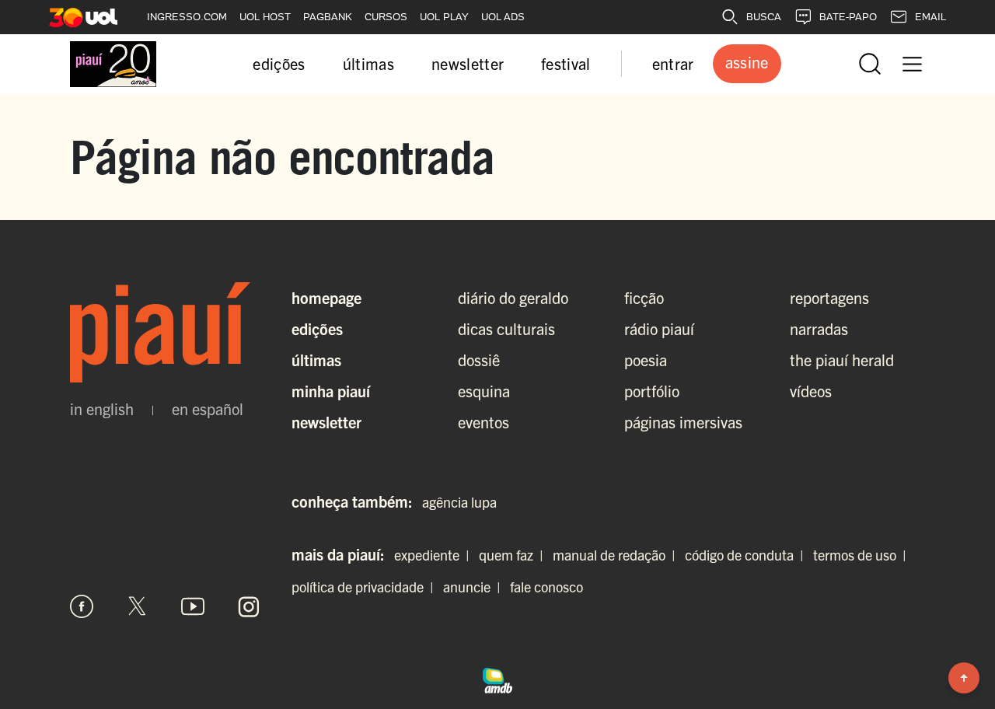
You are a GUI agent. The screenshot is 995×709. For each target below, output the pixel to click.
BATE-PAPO (848, 17)
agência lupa (459, 502)
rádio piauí (659, 328)
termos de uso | (863, 555)
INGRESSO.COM (187, 17)
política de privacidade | (366, 586)
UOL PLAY (444, 17)
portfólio (651, 390)
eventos (483, 421)
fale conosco (546, 586)
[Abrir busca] (870, 63)
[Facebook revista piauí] (81, 606)
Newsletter (326, 421)
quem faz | (514, 555)
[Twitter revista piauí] (137, 606)
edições (279, 63)
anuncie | (475, 586)
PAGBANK (327, 17)
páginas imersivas (683, 421)
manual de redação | (617, 555)
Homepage (326, 297)
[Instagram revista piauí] (248, 606)
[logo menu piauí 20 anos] (113, 64)
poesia (645, 359)
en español (207, 409)
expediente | (435, 555)
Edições (317, 328)
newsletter (467, 63)
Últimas (316, 359)
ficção (644, 297)
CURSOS (386, 17)
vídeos (811, 390)
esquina (484, 390)
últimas (368, 63)
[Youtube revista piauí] (192, 606)
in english (102, 409)
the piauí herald (842, 359)
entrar (673, 63)
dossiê (479, 359)
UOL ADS (503, 17)
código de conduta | (747, 555)
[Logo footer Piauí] (165, 332)
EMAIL (930, 17)
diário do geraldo (513, 297)
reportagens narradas (829, 313)
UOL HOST (265, 17)
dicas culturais (506, 328)
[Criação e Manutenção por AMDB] (497, 678)
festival (566, 63)
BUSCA (763, 17)
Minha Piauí (331, 390)
